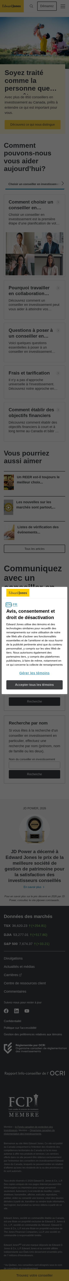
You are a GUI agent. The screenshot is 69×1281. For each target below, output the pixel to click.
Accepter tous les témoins (34, 684)
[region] (34, 640)
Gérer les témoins (34, 673)
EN (8, 604)
